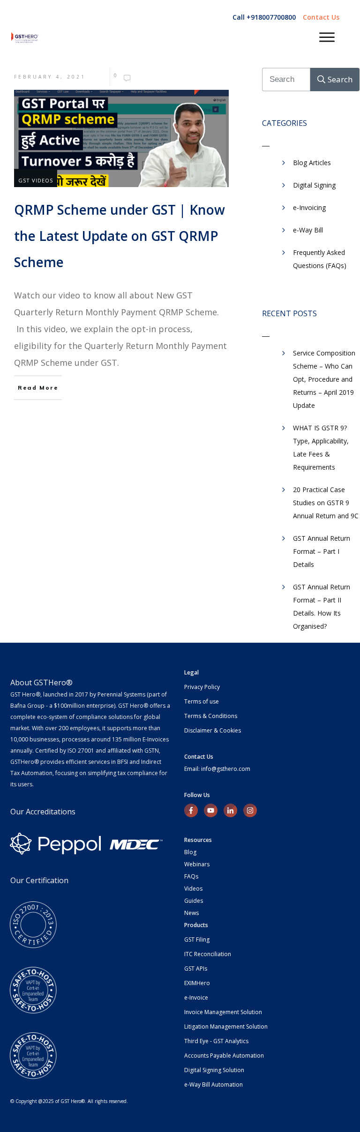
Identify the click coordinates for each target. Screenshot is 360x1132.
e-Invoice (196, 997)
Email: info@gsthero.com (217, 769)
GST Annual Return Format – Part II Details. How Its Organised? (321, 606)
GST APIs (195, 968)
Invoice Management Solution (223, 1012)
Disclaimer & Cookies (212, 730)
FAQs (191, 876)
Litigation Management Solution (226, 1026)
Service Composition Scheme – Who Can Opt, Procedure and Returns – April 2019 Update (324, 379)
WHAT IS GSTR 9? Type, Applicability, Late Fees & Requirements (321, 447)
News (191, 913)
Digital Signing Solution (214, 1070)
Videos (193, 889)
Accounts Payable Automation (224, 1055)
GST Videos (35, 180)
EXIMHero (197, 983)
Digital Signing (314, 185)
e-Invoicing (309, 207)
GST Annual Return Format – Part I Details (321, 551)
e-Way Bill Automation (213, 1084)
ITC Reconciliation (207, 954)
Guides (193, 901)
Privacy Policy (202, 687)
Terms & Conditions (210, 716)
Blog (190, 852)
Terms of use (201, 701)
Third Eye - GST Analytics (216, 1041)
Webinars (197, 864)
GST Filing (197, 939)
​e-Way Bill (308, 229)
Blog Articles (312, 162)
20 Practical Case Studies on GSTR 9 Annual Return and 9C (326, 502)
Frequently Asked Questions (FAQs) (319, 259)
